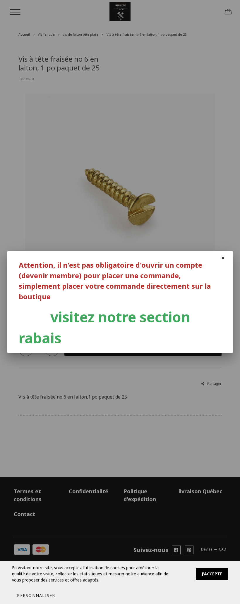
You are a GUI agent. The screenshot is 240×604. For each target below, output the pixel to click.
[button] (36, 595)
